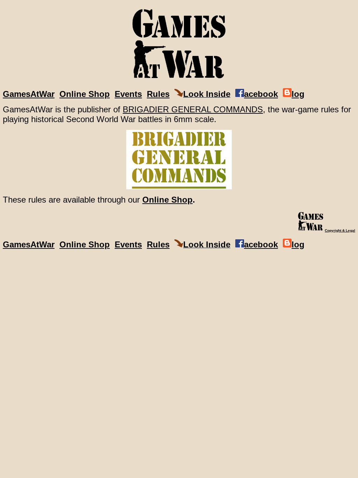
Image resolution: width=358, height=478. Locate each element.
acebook (261, 94)
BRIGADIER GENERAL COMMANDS (193, 109)
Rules (158, 94)
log (298, 94)
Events (128, 94)
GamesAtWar (29, 94)
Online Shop (84, 94)
